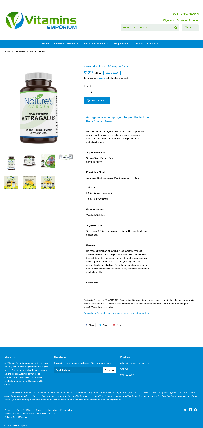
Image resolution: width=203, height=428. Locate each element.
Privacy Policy (28, 414)
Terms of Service (11, 414)
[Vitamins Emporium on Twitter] (185, 410)
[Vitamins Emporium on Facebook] (190, 410)
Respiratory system (139, 313)
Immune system (121, 313)
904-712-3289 (127, 374)
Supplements (121, 43)
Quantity (88, 86)
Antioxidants (90, 313)
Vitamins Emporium (19, 425)
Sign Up (109, 370)
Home (45, 43)
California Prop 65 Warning (15, 417)
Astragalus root (104, 313)
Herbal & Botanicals (95, 43)
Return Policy (51, 410)
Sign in (167, 20)
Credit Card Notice (25, 410)
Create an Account (188, 20)
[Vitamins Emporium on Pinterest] (195, 410)
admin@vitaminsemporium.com (135, 363)
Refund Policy (66, 410)
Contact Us (9, 410)
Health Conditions (146, 43)
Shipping (101, 78)
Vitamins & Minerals (65, 43)
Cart (192, 27)
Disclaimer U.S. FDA (46, 414)
